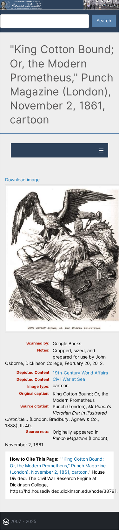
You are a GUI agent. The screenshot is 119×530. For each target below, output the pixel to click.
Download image (22, 179)
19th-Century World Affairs (80, 372)
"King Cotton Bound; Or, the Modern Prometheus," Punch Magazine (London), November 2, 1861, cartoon (58, 465)
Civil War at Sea (69, 379)
